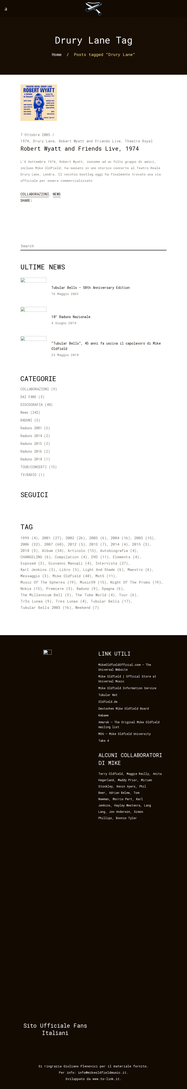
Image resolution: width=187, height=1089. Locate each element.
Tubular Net (108, 695)
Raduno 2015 (31, 443)
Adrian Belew (119, 793)
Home (57, 54)
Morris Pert (122, 799)
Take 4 (103, 740)
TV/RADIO (28, 474)
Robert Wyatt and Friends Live (90, 141)
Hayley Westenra (127, 805)
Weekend (87, 607)
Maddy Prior (127, 780)
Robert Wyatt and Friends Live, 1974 (79, 148)
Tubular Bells (111, 601)
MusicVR (93, 582)
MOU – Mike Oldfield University (124, 734)
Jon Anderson (119, 812)
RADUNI (26, 420)
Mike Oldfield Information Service (127, 688)
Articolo (82, 550)
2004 (120, 537)
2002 (75, 537)
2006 (30, 544)
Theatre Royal (139, 141)
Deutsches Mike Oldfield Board (123, 708)
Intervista (111, 563)
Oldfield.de (107, 702)
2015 (141, 544)
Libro (69, 569)
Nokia (31, 588)
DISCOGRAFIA (31, 404)
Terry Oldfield (110, 774)
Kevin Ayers (126, 786)
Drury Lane (44, 141)
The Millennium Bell (45, 594)
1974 (24, 141)
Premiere (59, 588)
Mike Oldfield (72, 575)
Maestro (140, 569)
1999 (29, 537)
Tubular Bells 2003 (45, 607)
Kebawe (103, 715)
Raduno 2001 (31, 428)
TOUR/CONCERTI (33, 467)
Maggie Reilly (138, 774)
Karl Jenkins (38, 569)
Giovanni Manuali (70, 563)
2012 (76, 544)
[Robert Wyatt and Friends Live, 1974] (38, 102)
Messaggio (34, 575)
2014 (119, 544)
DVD (100, 556)
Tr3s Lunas (36, 601)
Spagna (112, 588)
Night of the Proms (135, 582)
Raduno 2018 (31, 459)
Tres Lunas (71, 601)
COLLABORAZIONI (34, 194)
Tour (128, 594)
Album (53, 550)
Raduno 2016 (31, 451)
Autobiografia (118, 550)
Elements (126, 556)
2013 (98, 544)
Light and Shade (103, 569)
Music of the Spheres (48, 582)
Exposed (32, 563)
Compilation (71, 556)
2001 (52, 537)
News (57, 194)
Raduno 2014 (31, 435)
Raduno (87, 588)
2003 (98, 537)
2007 (54, 544)
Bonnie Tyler (126, 818)
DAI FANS (28, 396)
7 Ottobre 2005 (35, 134)
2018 (29, 550)
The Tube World (95, 594)
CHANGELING (35, 556)
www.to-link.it (106, 1079)
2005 (144, 537)
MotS (105, 575)
